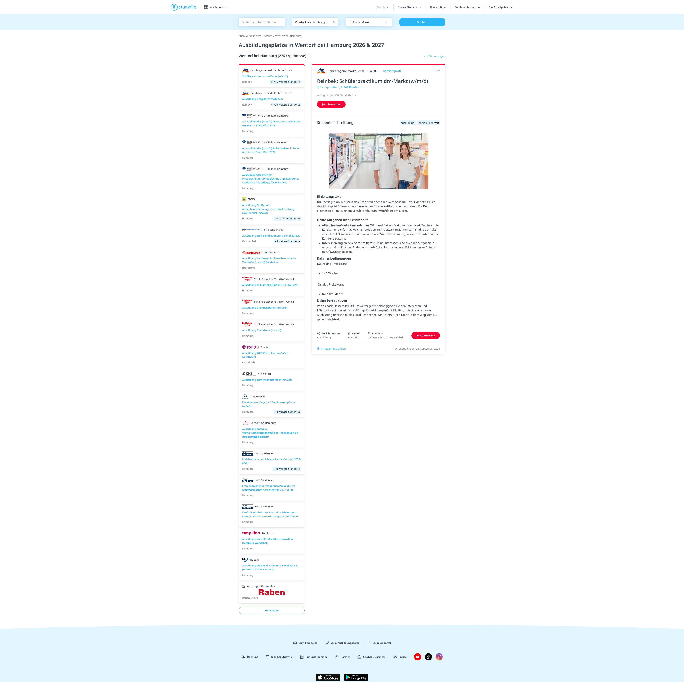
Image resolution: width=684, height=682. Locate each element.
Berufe (381, 7)
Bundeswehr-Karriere (468, 7)
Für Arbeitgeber (499, 7)
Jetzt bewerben (331, 104)
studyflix (187, 7)
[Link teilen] (437, 71)
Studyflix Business (374, 656)
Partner (345, 656)
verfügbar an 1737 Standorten (335, 95)
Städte (268, 36)
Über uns (252, 656)
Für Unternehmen (317, 656)
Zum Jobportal (382, 643)
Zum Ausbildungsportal (345, 643)
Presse (403, 656)
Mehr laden (272, 610)
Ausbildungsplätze (250, 36)
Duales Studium (408, 7)
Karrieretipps (438, 7)
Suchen (422, 22)
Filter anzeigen (436, 56)
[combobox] (369, 22)
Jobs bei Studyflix (281, 656)
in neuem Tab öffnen (333, 348)
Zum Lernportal (308, 643)
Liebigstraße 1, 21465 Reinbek (340, 87)
